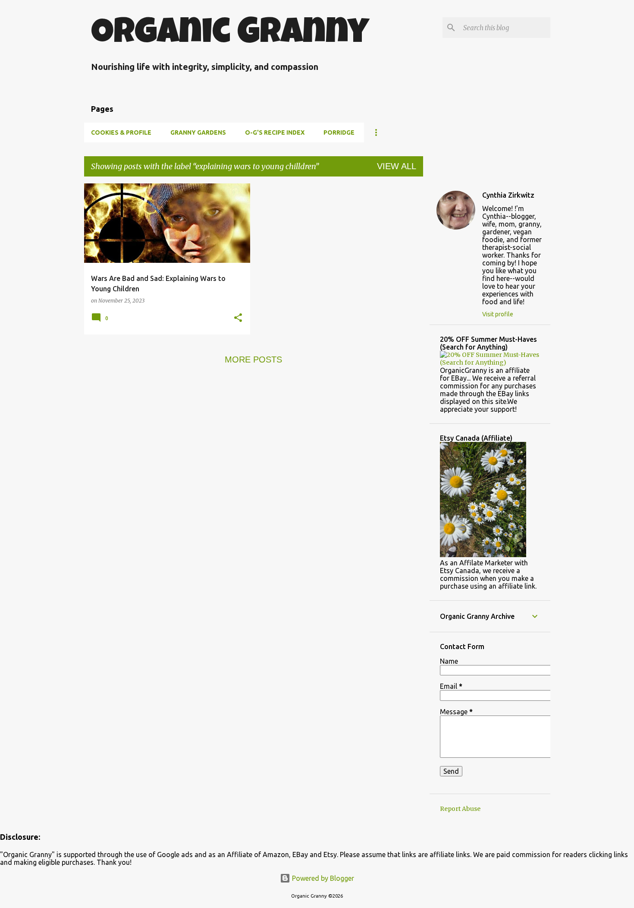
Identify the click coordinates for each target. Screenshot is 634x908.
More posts (253, 359)
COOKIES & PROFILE (121, 132)
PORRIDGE (339, 132)
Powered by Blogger (322, 878)
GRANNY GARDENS (198, 132)
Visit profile (497, 314)
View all (396, 166)
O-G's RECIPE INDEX (274, 132)
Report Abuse (460, 809)
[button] (238, 318)
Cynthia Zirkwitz (508, 195)
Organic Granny (230, 35)
